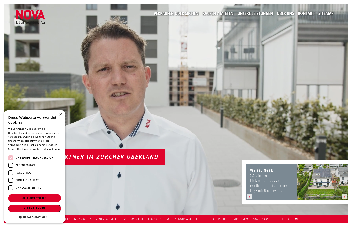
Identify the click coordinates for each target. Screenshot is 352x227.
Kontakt (306, 13)
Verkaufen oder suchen (176, 13)
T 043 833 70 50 (159, 219)
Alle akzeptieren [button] (34, 198)
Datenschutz (220, 219)
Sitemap (326, 13)
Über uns (285, 13)
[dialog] (34, 166)
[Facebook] (283, 219)
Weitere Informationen (46, 149)
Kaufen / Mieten (217, 13)
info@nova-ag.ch (186, 219)
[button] (34, 217)
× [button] (60, 114)
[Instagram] (296, 219)
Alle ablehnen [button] (34, 208)
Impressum (241, 219)
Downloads (261, 219)
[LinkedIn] (289, 219)
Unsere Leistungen (255, 13)
